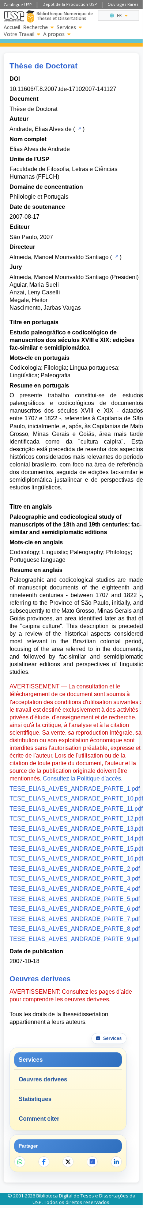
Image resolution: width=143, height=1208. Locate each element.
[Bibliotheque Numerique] (30, 16)
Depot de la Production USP (69, 4)
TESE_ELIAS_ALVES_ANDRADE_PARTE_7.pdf (75, 919)
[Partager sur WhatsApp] (19, 1161)
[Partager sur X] (68, 1161)
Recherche (35, 27)
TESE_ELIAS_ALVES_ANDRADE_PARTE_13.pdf (76, 829)
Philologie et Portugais (39, 197)
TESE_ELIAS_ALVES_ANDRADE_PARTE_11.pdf (76, 809)
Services (66, 27)
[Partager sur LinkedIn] (116, 1161)
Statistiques (35, 1099)
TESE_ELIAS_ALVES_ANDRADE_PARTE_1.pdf (75, 789)
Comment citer (39, 1119)
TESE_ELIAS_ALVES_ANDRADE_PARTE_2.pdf (75, 869)
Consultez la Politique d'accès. (83, 778)
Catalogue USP (18, 5)
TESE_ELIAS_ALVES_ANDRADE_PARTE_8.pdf (75, 929)
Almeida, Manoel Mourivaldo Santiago (59, 257)
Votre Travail (19, 34)
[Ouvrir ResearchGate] (92, 1161)
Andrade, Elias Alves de (41, 129)
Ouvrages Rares (123, 4)
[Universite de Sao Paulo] (14, 16)
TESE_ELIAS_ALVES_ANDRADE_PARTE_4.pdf (75, 889)
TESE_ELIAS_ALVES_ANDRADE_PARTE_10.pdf (76, 798)
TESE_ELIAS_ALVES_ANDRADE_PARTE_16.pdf (76, 858)
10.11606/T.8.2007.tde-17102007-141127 (63, 89)
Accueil (12, 27)
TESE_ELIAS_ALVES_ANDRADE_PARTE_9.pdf (75, 939)
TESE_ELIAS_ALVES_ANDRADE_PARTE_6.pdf (75, 909)
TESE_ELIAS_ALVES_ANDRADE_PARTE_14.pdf (76, 838)
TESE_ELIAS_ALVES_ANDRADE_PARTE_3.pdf (75, 878)
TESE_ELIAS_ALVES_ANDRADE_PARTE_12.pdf (76, 818)
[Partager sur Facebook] (43, 1161)
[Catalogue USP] (78, 128)
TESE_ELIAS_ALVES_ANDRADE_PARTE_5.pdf (75, 899)
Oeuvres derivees (43, 1079)
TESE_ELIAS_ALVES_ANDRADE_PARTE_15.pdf (76, 849)
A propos (54, 34)
